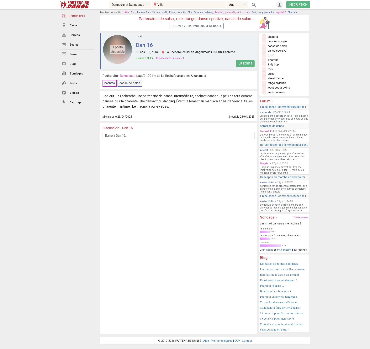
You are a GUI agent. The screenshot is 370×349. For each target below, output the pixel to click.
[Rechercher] (254, 4)
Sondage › (268, 217)
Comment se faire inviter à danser (280, 307)
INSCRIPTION (298, 4)
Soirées (75, 35)
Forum (74, 54)
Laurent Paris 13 (146, 12)
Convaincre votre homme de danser (281, 324)
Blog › (265, 257)
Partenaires (77, 16)
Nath (247, 12)
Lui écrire (245, 63)
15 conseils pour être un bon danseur (282, 313)
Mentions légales (221, 340)
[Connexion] (279, 4)
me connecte (284, 249)
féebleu (219, 12)
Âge (232, 5)
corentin (181, 12)
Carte (73, 25)
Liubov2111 (267, 131)
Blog (73, 64)
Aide (206, 340)
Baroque (198, 12)
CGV (237, 340)
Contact (247, 340)
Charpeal (292, 12)
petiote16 (230, 12)
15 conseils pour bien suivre (277, 318)
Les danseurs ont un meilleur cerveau (282, 269)
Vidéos (74, 93)
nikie (126, 12)
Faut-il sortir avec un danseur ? (278, 280)
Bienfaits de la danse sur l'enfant (279, 274)
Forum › (266, 101)
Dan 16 (144, 45)
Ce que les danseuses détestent (278, 302)
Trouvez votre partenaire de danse (196, 26)
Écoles (74, 44)
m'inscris (268, 249)
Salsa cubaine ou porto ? (274, 329)
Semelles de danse (272, 126)
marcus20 (161, 12)
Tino (133, 12)
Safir (254, 12)
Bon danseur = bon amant (275, 291)
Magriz (264, 163)
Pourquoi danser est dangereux (278, 296)
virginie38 (281, 12)
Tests (73, 83)
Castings (76, 102)
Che (190, 12)
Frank (172, 12)
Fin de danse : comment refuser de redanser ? (289, 107)
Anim (240, 12)
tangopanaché (266, 12)
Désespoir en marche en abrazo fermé (284, 177)
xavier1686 (266, 182)
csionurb (265, 112)
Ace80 (264, 149)
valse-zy (209, 12)
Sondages (76, 73)
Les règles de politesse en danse (279, 263)
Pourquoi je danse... (272, 285)
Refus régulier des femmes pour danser (285, 144)
